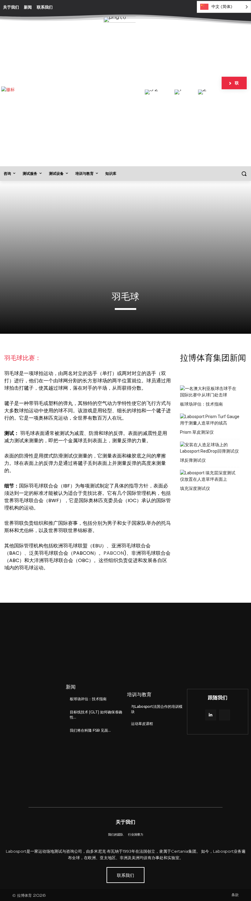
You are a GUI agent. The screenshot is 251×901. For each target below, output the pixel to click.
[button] (244, 174)
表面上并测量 (112, 463)
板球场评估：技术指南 (201, 404)
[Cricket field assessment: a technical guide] (209, 391)
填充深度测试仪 (195, 488)
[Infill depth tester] (209, 476)
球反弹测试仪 (193, 460)
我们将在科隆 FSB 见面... (90, 730)
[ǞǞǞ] (210, 715)
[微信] (224, 715)
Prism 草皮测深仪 (197, 432)
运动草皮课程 (142, 723)
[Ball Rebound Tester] (209, 448)
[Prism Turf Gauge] (209, 420)
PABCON (113, 553)
